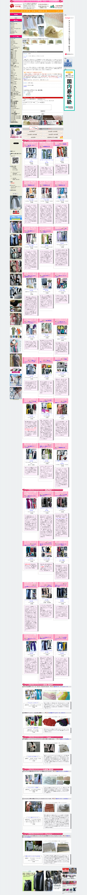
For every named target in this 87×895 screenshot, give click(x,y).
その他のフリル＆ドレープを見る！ (61, 638)
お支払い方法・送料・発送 (25, 11)
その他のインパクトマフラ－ (30, 587)
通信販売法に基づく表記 (42, 11)
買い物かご (34, 11)
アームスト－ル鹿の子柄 (33, 727)
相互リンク (13, 151)
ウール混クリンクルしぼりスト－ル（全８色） (62, 462)
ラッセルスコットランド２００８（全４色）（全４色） (62, 600)
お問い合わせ (60, 11)
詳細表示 (25, 86)
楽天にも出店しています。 (16, 209)
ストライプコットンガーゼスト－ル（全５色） (31, 160)
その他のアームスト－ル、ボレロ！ (57, 712)
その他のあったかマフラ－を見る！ (46, 544)
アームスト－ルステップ (33, 702)
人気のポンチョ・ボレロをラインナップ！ (61, 323)
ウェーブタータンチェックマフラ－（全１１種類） (62, 559)
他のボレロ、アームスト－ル (60, 686)
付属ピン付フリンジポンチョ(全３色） (32, 856)
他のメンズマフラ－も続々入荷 (60, 586)
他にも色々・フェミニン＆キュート (46, 361)
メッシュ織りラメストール (33, 817)
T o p (11, 11)
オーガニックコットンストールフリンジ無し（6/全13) (62, 159)
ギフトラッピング (52, 11)
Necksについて (15, 11)
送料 (12, 181)
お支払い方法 (13, 166)
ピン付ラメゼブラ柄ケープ (33, 756)
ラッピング (13, 185)
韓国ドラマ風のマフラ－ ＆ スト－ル (46, 447)
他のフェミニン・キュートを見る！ (30, 361)
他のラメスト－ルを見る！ (62, 771)
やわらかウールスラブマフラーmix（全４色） (46, 509)
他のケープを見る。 (65, 739)
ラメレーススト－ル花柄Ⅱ (33, 787)
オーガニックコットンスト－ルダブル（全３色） (46, 161)
